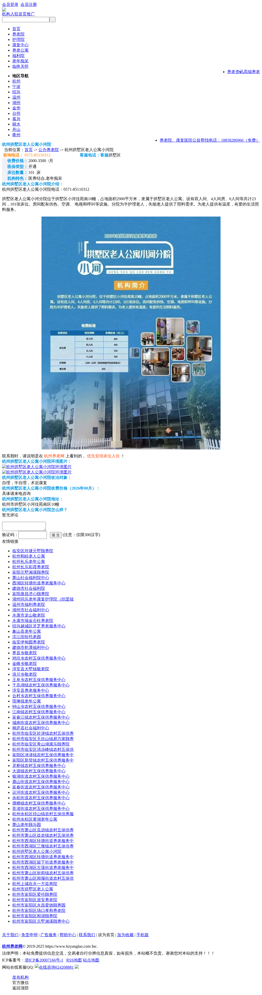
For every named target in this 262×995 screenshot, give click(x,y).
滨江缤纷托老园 (26, 637)
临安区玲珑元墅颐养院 (32, 551)
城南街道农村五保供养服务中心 (41, 722)
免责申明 (29, 935)
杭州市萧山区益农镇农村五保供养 (43, 835)
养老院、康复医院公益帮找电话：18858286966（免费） (210, 140)
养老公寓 (20, 50)
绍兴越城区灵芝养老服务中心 (39, 626)
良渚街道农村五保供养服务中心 (41, 808)
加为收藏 (125, 935)
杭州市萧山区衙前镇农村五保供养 (43, 873)
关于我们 (10, 935)
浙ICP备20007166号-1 (44, 960)
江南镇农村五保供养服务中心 (39, 712)
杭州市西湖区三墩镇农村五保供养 (43, 846)
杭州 (16, 81)
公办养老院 (48, 150)
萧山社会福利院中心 (30, 577)
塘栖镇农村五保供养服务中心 (39, 803)
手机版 (142, 935)
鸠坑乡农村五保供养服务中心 (39, 658)
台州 (16, 113)
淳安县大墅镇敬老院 (30, 669)
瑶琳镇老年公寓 (26, 701)
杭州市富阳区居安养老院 (34, 900)
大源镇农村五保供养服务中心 (39, 771)
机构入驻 (10, 14)
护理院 (18, 39)
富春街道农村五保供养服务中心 (41, 787)
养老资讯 (235, 72)
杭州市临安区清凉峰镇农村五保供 (43, 749)
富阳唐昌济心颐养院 (30, 594)
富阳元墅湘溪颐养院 (30, 572)
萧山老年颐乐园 (26, 824)
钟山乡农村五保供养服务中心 (39, 706)
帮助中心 (68, 935)
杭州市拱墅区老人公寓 (32, 889)
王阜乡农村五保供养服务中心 (39, 679)
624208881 (64, 967)
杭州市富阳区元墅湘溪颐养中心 (41, 921)
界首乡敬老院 (24, 653)
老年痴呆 (20, 61)
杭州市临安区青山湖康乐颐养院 (41, 744)
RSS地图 (74, 960)
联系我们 (87, 935)
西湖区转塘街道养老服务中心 (39, 583)
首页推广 (26, 14)
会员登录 (10, 4)
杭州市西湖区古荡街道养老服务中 (43, 867)
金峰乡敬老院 (24, 663)
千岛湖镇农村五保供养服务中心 (41, 685)
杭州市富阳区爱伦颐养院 (34, 894)
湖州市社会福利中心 (30, 610)
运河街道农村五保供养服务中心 (41, 792)
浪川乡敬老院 (24, 674)
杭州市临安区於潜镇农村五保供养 (43, 733)
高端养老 (252, 72)
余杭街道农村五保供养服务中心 (41, 798)
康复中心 (20, 45)
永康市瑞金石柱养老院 (32, 620)
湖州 (16, 102)
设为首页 (106, 935)
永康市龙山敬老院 (28, 615)
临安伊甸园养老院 (28, 642)
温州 (16, 97)
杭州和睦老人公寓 (28, 556)
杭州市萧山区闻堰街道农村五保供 (43, 878)
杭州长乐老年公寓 (28, 561)
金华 (16, 108)
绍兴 (16, 92)
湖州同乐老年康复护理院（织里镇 (43, 599)
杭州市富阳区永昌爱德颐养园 (39, 905)
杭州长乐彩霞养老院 (30, 567)
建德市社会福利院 (28, 588)
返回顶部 (20, 988)
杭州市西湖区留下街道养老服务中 (43, 862)
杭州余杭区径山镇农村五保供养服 (43, 814)
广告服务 (48, 935)
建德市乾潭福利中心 (30, 647)
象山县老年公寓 (26, 631)
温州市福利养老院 (28, 604)
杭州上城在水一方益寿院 (34, 883)
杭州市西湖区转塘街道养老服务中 (43, 841)
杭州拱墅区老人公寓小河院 (36, 851)
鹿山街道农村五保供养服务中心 (41, 781)
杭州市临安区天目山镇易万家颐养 (43, 739)
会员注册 (28, 4)
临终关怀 (20, 66)
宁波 (16, 86)
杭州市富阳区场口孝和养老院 (39, 910)
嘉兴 (16, 119)
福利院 (18, 55)
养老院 (18, 34)
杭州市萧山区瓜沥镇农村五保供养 (43, 830)
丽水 (16, 124)
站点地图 (91, 960)
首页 (16, 29)
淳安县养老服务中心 (30, 690)
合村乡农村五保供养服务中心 (39, 696)
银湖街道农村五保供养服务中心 (41, 776)
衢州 (16, 135)
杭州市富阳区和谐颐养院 (34, 916)
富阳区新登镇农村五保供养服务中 (43, 760)
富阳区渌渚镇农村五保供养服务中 (43, 755)
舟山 (16, 129)
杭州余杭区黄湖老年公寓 (34, 819)
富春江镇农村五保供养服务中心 (41, 717)
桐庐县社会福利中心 (30, 728)
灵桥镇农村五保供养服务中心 (39, 765)
